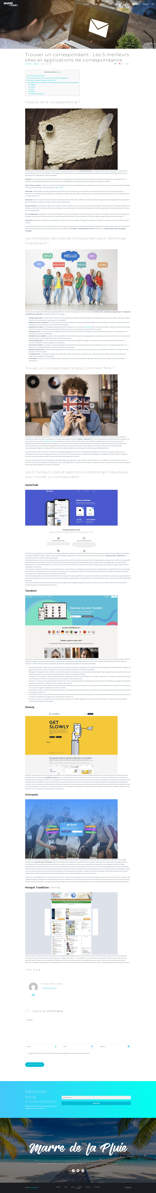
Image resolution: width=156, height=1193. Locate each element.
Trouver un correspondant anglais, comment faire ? (41, 80)
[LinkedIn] (37, 969)
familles (60, 187)
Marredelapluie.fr (34, 1187)
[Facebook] (26, 969)
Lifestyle (126, 4)
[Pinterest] (31, 969)
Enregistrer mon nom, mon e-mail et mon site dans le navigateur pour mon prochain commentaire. (59, 1053)
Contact (146, 4)
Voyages (95, 4)
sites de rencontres (49, 441)
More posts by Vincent (50, 988)
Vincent (29, 64)
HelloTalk (31, 85)
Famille (117, 4)
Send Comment (34, 1065)
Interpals (31, 91)
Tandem (31, 87)
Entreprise (136, 4)
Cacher (58, 72)
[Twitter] (29, 969)
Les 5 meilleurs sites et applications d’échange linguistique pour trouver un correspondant (52, 82)
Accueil (86, 4)
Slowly (31, 89)
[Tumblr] (34, 969)
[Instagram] (130, 1187)
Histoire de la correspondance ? (35, 76)
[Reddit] (39, 969)
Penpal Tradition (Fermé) (36, 94)
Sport (103, 4)
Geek (110, 4)
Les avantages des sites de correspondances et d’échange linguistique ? (47, 78)
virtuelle (88, 327)
